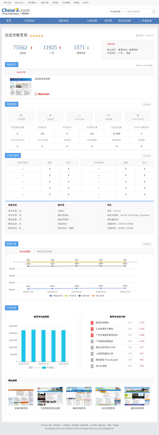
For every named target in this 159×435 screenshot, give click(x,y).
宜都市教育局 (21, 408)
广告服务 (66, 425)
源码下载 (44, 3)
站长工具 (18, 3)
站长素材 (31, 3)
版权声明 (84, 425)
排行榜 (108, 20)
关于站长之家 (46, 425)
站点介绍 (21, 72)
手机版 (115, 425)
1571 (79, 47)
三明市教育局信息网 (50, 408)
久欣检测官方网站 (104, 329)
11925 (50, 47)
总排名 (23, 53)
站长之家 (7, 3)
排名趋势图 (25, 251)
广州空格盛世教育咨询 (107, 335)
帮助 (109, 425)
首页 (8, 20)
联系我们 (57, 425)
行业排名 (29, 20)
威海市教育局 (79, 408)
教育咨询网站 (102, 322)
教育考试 (81, 53)
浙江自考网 (101, 366)
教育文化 (122, 50)
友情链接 (75, 425)
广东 (52, 53)
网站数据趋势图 (44, 251)
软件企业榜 (124, 20)
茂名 (128, 53)
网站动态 (102, 425)
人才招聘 (93, 425)
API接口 (55, 3)
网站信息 (111, 44)
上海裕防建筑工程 (104, 353)
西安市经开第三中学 (105, 347)
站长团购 (66, 3)
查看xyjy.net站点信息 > (145, 65)
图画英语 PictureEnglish (107, 360)
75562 (21, 47)
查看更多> (147, 104)
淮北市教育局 (108, 408)
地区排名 (64, 20)
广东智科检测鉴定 (104, 341)
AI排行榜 (92, 20)
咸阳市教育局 (137, 408)
